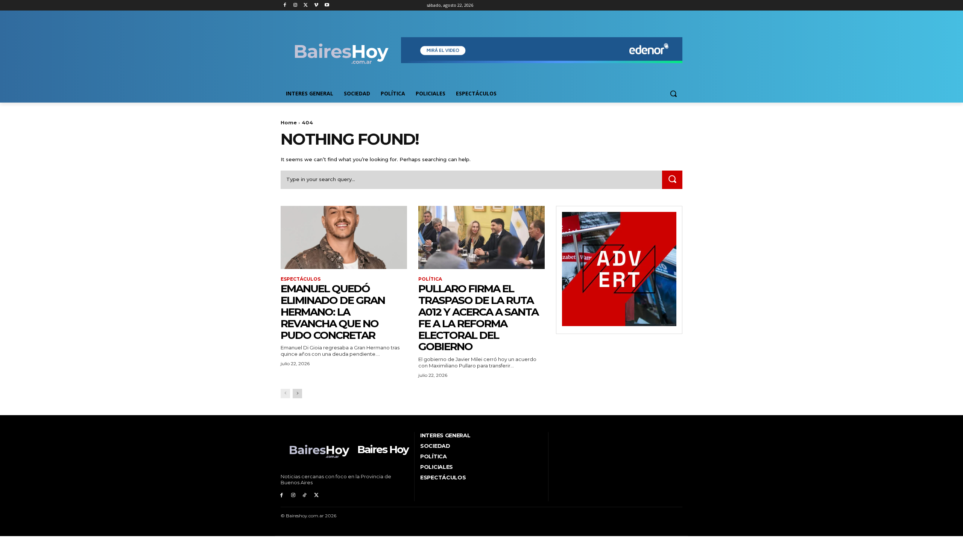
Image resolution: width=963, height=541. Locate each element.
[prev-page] (285, 393)
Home (289, 122)
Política (430, 279)
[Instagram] (295, 5)
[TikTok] (305, 495)
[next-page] (297, 393)
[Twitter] (306, 5)
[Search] (672, 180)
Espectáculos (300, 279)
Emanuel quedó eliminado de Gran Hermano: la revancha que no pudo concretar (333, 311)
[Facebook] (285, 5)
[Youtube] (326, 5)
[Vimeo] (316, 5)
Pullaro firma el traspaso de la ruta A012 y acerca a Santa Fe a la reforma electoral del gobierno (478, 317)
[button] (673, 94)
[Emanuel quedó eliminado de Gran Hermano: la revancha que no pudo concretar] (344, 237)
